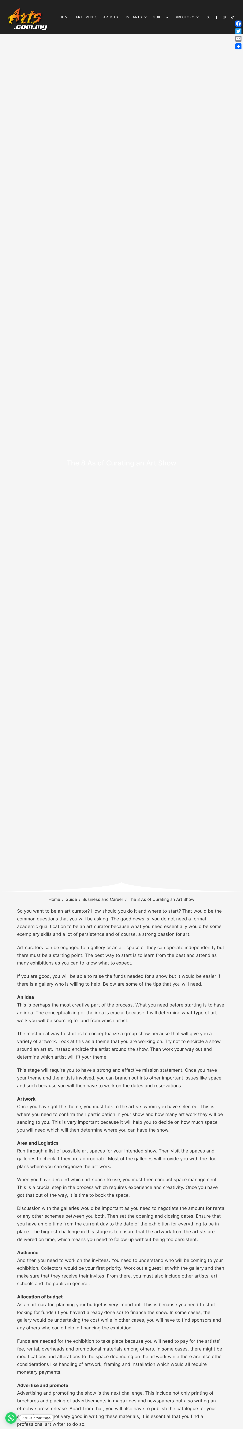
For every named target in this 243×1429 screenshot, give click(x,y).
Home (64, 17)
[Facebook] (238, 23)
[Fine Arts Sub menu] (145, 17)
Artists (110, 17)
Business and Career (102, 899)
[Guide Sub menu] (167, 17)
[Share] (238, 46)
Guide (71, 899)
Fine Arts (133, 17)
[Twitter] (238, 31)
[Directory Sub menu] (197, 17)
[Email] (238, 39)
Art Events (87, 17)
